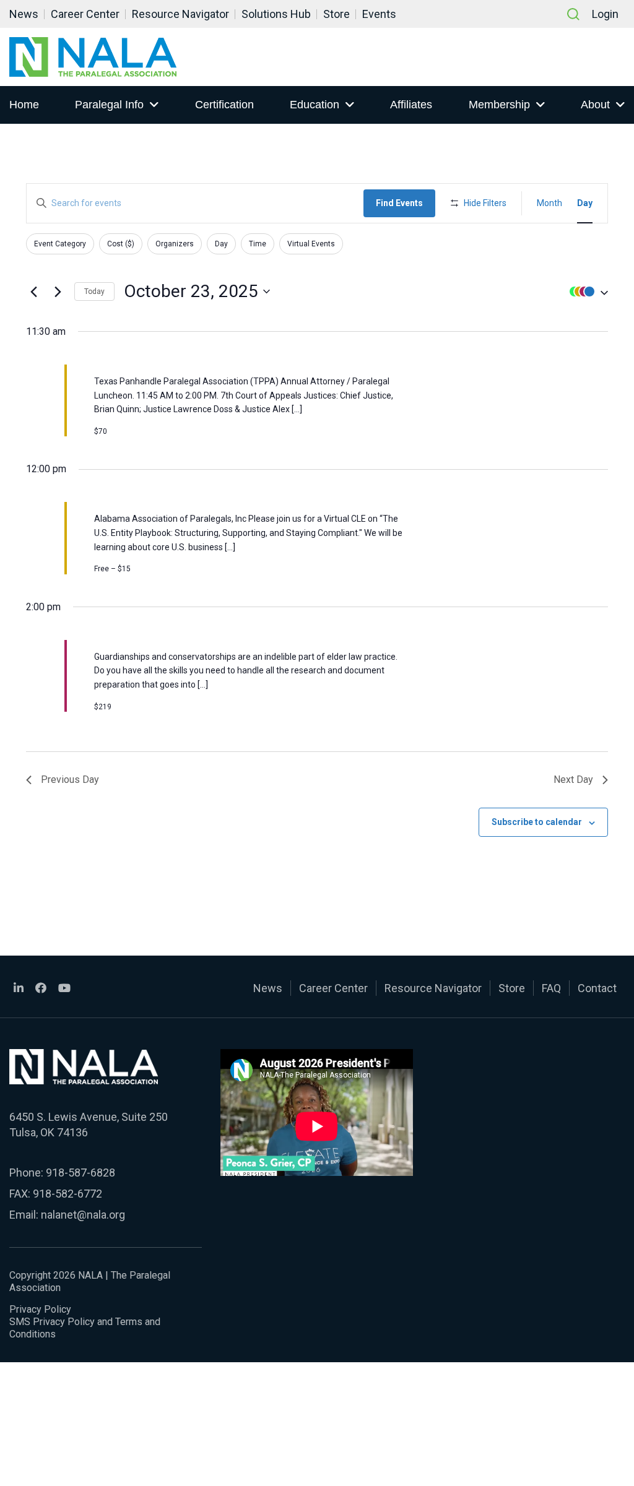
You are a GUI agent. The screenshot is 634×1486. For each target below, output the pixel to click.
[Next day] (57, 291)
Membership (499, 104)
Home (24, 104)
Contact (597, 988)
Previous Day (70, 779)
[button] (585, 292)
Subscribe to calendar (537, 822)
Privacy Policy (40, 1309)
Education (314, 104)
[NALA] (92, 57)
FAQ (551, 988)
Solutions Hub (276, 13)
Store (336, 13)
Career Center (85, 13)
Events (379, 13)
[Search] (573, 14)
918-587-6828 (80, 1172)
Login (605, 13)
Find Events (399, 203)
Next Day (573, 779)
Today (94, 291)
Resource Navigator (180, 13)
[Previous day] (33, 291)
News (23, 13)
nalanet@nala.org (83, 1214)
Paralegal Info (109, 104)
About (595, 104)
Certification (224, 104)
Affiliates (411, 104)
